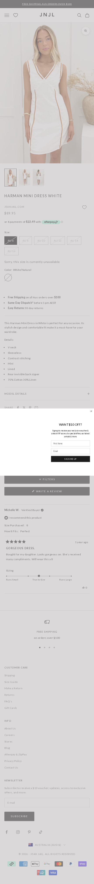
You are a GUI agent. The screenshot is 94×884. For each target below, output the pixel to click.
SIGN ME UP (70, 459)
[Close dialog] (91, 411)
